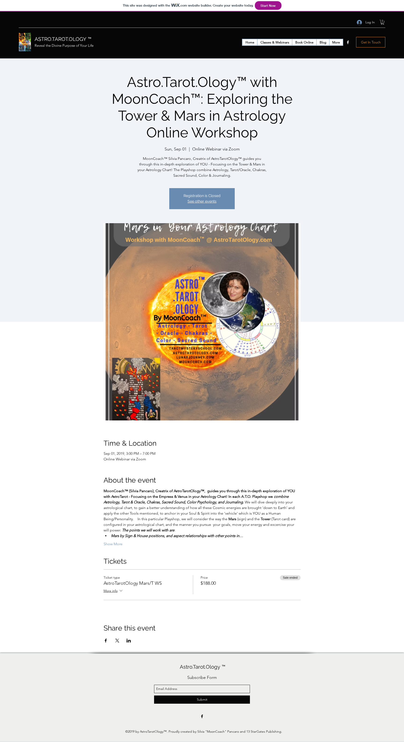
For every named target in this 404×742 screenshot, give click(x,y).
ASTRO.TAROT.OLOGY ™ (63, 39)
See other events (202, 201)
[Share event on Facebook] (106, 640)
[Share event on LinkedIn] (128, 640)
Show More (113, 544)
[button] (382, 22)
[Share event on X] (117, 640)
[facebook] (348, 42)
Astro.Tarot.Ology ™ (202, 667)
